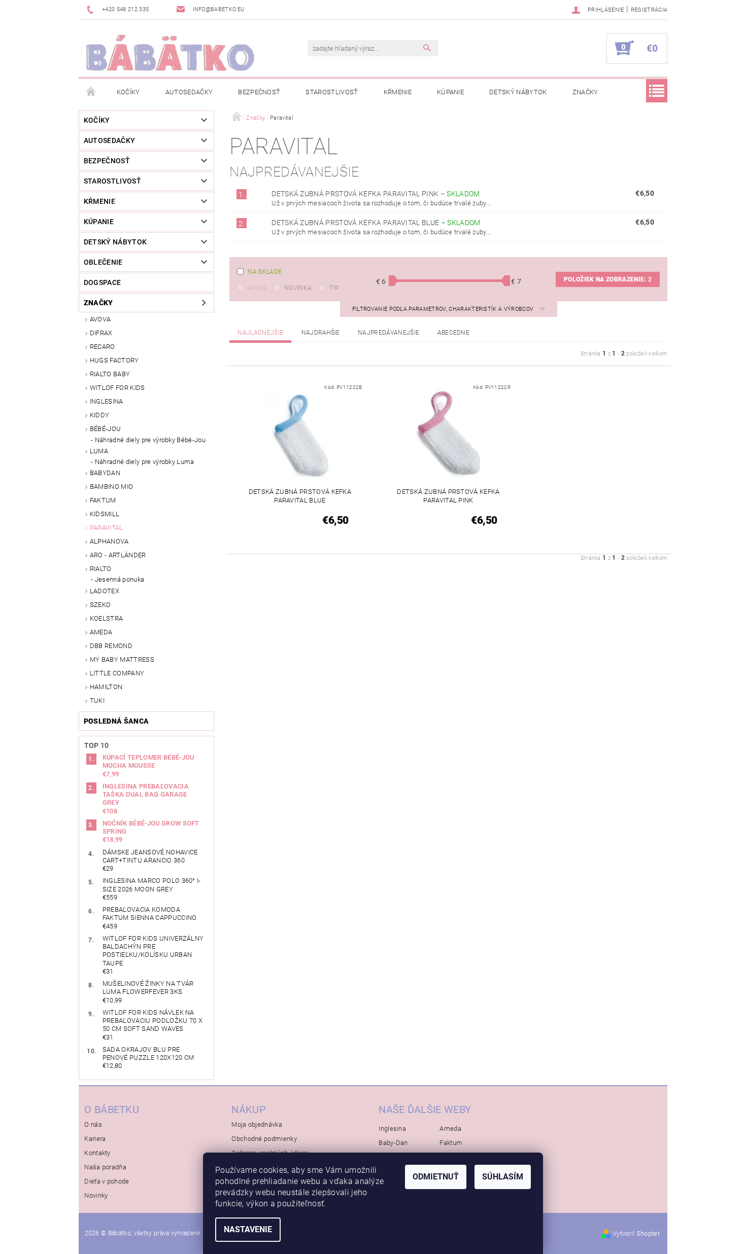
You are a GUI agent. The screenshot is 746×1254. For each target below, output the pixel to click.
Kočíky (128, 92)
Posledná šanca (116, 721)
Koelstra (106, 618)
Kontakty (97, 1153)
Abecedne (453, 332)
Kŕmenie (398, 92)
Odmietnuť (436, 1176)
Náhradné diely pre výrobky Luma (144, 461)
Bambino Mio (111, 486)
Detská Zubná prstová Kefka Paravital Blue (376, 223)
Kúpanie (450, 92)
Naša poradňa (105, 1167)
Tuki (97, 700)
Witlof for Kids (117, 387)
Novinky (96, 1195)
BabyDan (105, 473)
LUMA (99, 451)
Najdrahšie (320, 332)
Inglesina (106, 401)
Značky (585, 92)
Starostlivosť (332, 92)
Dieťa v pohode (106, 1181)
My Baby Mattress (122, 659)
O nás (93, 1124)
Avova (100, 319)
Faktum (103, 500)
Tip (333, 288)
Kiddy (100, 415)
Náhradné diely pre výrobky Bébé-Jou (150, 440)
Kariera (95, 1138)
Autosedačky (189, 92)
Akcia (257, 288)
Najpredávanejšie (388, 332)
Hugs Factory (114, 360)
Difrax (101, 333)
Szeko (100, 604)
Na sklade (265, 271)
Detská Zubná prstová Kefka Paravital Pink (376, 194)
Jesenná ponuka (119, 579)
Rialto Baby (110, 374)
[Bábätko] (170, 53)
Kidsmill (105, 514)
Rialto (101, 568)
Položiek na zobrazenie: (608, 279)
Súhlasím (502, 1176)
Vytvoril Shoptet (636, 1233)
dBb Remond (111, 646)
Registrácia (649, 10)
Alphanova (109, 541)
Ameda (101, 632)
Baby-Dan (393, 1142)
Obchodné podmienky (264, 1138)
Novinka (298, 288)
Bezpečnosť (259, 92)
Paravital (106, 527)
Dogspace (102, 282)
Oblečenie (103, 262)
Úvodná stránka (91, 92)
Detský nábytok (518, 92)
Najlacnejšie (260, 332)
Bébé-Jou (105, 429)
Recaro (102, 346)
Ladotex (104, 591)
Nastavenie (248, 1229)
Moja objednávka (256, 1124)
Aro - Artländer (118, 555)
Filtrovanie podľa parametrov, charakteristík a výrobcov (443, 309)
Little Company (117, 673)
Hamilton (106, 687)
